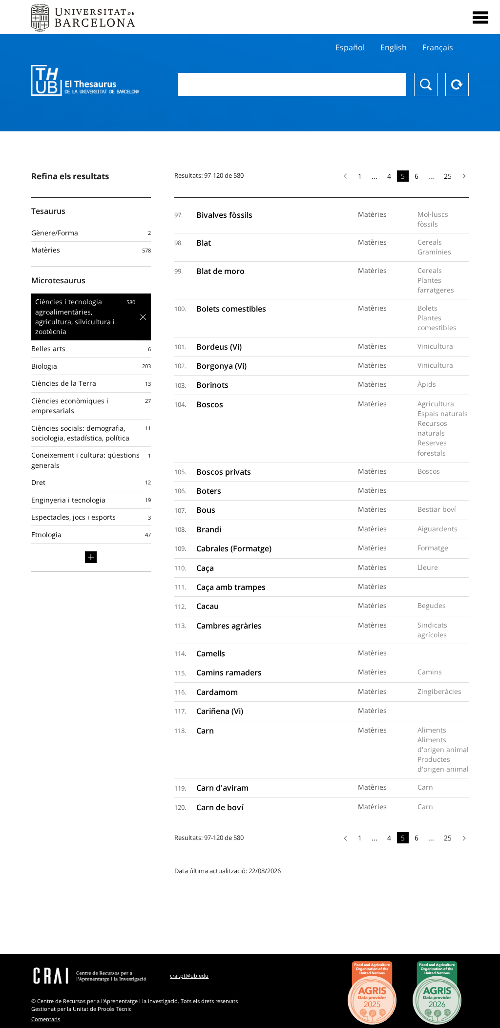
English (393, 47)
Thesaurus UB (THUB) (85, 80)
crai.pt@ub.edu (189, 975)
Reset (457, 84)
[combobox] (292, 84)
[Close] (480, 17)
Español (350, 47)
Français (437, 47)
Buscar (426, 84)
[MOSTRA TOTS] (91, 557)
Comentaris (45, 1019)
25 (448, 176)
